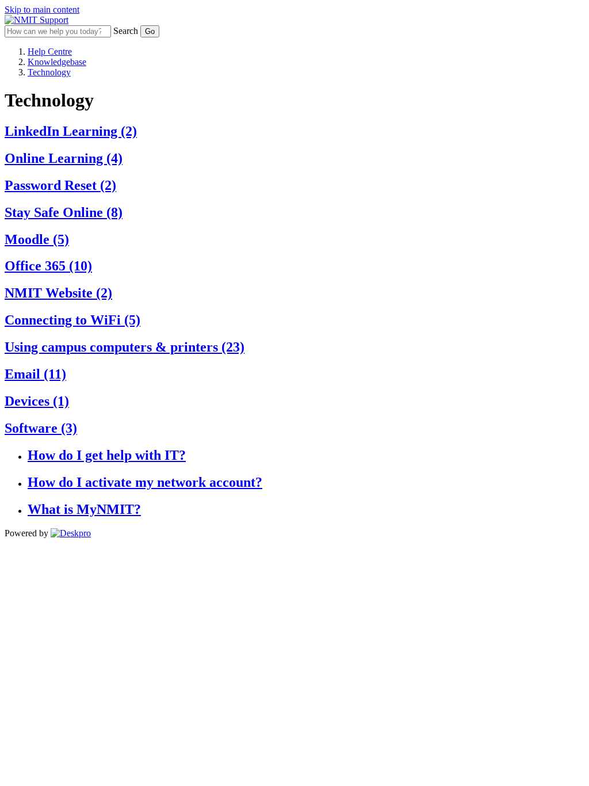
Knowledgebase (57, 62)
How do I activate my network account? (145, 482)
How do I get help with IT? (107, 455)
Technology (49, 72)
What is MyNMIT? (84, 509)
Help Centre (50, 51)
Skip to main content (42, 9)
